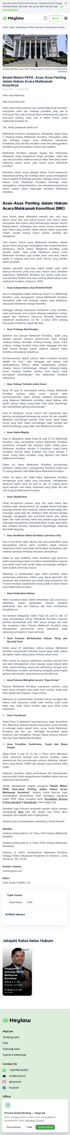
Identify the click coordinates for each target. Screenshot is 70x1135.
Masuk (55, 18)
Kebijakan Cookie (34, 1120)
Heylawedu (30, 802)
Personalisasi (14, 1127)
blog (20, 811)
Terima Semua (45, 1127)
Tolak (29, 1127)
